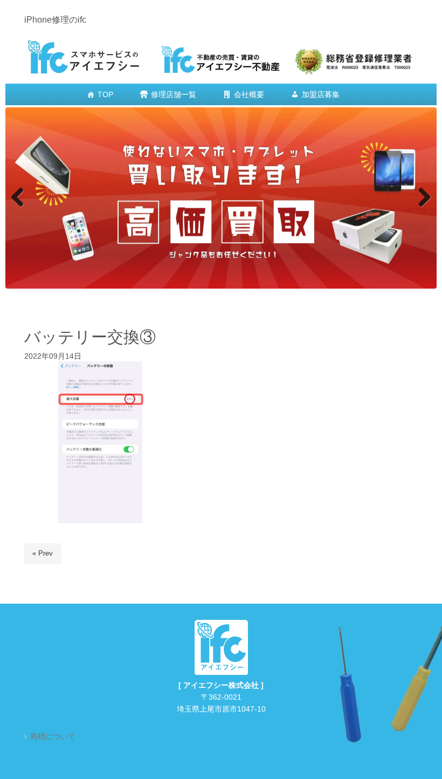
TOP (105, 94)
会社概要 (249, 94)
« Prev (42, 553)
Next (423, 198)
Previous (19, 198)
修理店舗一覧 (173, 94)
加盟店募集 (321, 94)
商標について (52, 737)
